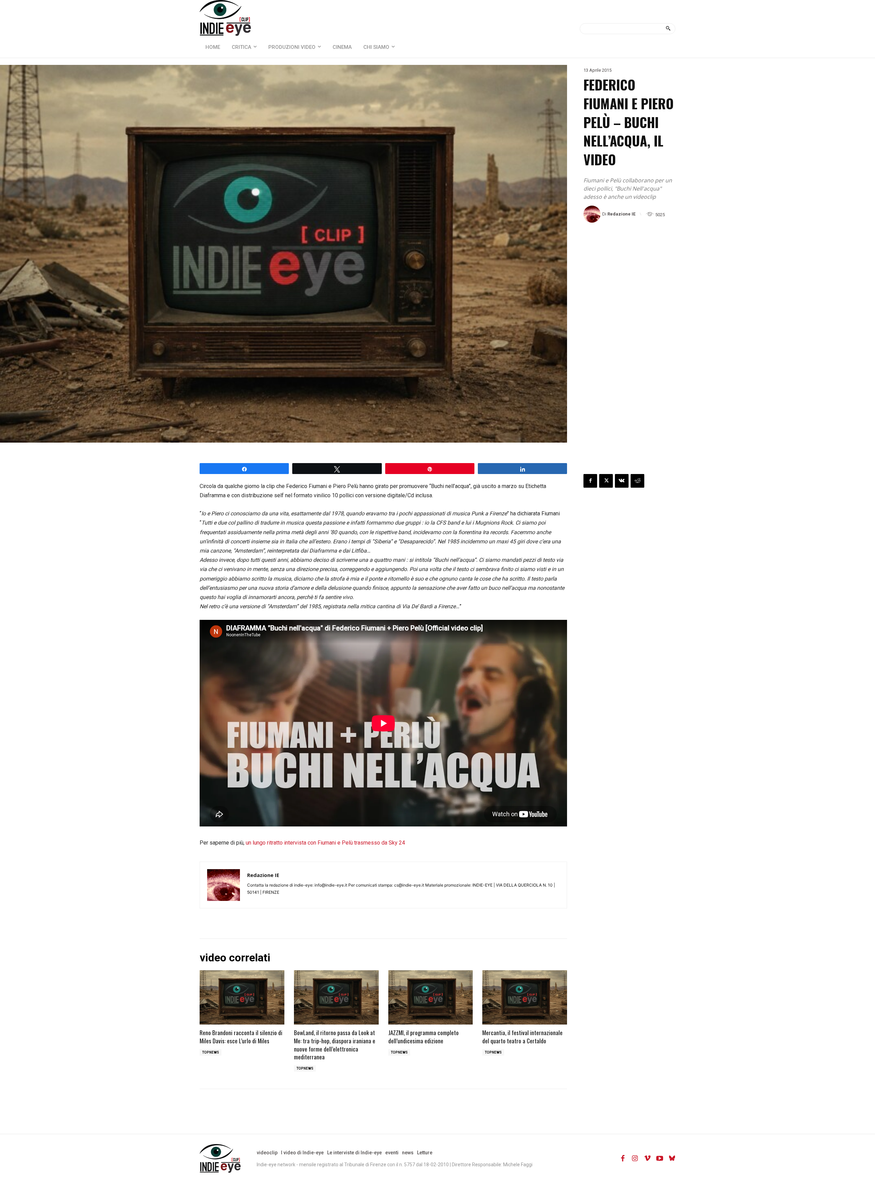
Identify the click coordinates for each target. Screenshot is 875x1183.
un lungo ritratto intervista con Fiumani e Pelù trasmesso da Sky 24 (325, 842)
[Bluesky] (672, 1158)
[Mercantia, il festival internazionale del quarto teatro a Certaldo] (524, 997)
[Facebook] (590, 481)
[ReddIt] (637, 481)
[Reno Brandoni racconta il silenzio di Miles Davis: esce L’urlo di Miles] (242, 997)
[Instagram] (635, 1158)
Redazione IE (621, 214)
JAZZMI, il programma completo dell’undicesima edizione (423, 1036)
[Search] (668, 28)
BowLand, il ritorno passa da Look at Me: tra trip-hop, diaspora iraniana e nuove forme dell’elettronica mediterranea (334, 1044)
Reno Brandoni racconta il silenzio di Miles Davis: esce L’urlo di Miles (241, 1036)
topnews (210, 1052)
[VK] (622, 481)
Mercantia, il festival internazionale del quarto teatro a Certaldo (522, 1036)
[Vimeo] (647, 1158)
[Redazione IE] (592, 214)
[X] (606, 481)
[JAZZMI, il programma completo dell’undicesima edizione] (430, 997)
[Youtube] (659, 1158)
